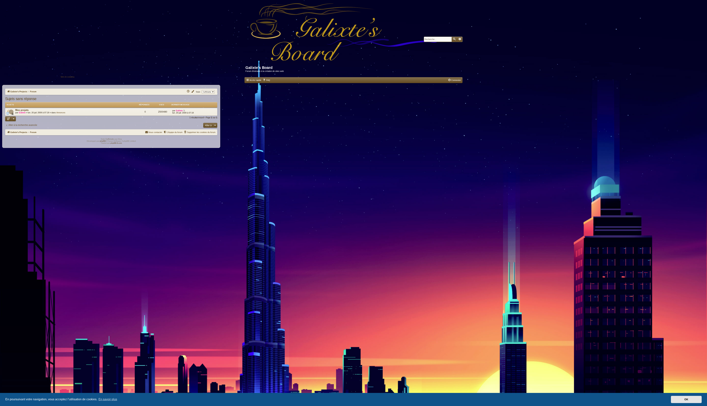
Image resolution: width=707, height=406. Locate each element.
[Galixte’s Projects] (345, 34)
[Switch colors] (193, 91)
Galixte (22, 112)
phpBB (103, 141)
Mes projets (22, 110)
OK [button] (686, 399)
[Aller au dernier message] (184, 110)
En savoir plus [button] (108, 399)
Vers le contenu (67, 77)
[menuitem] (266, 80)
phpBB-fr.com (116, 143)
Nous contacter (155, 132)
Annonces (60, 112)
